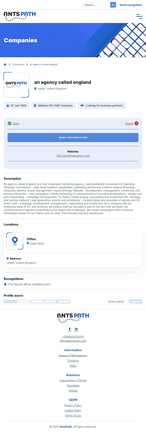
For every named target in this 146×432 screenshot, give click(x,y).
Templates (73, 385)
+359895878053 (73, 336)
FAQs (73, 365)
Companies (18, 64)
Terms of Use (73, 415)
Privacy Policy (73, 405)
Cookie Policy (73, 410)
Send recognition (131, 4)
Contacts (73, 360)
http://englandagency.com (73, 155)
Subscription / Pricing (73, 380)
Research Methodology (73, 355)
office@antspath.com (73, 340)
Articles (73, 390)
